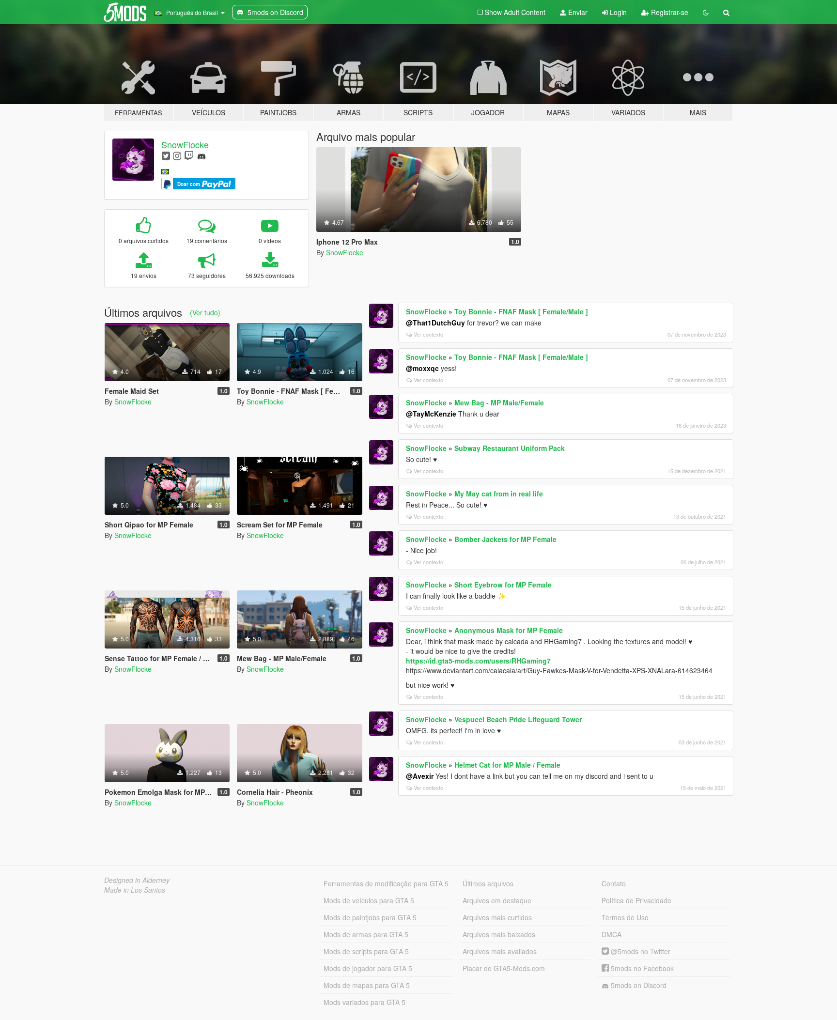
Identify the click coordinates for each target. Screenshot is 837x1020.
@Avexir (420, 776)
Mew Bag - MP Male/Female (499, 402)
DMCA (611, 934)
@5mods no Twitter (639, 951)
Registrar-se (668, 12)
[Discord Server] (201, 155)
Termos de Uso (625, 917)
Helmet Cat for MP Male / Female (507, 765)
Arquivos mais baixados (499, 934)
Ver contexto (428, 334)
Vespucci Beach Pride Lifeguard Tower (518, 719)
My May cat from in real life (498, 493)
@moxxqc (422, 368)
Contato (614, 883)
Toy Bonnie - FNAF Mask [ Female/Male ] (521, 311)
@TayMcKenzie (431, 413)
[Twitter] (165, 155)
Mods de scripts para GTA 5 (366, 951)
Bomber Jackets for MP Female (505, 539)
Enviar (577, 12)
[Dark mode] (706, 12)
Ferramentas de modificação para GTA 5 (386, 883)
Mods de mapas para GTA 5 (367, 985)
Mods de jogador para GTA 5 (368, 968)
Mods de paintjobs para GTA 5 (370, 917)
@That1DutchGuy (435, 322)
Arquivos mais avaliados (500, 951)
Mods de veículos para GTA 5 (369, 900)
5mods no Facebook (641, 968)
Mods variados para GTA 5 (364, 1002)
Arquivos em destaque (497, 900)
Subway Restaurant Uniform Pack (509, 448)
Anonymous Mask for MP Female (508, 630)
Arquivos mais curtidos (497, 917)
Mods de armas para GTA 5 (366, 934)
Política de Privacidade (636, 900)
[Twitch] (189, 155)
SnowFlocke (185, 144)
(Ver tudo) (205, 312)
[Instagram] (177, 155)
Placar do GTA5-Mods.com (504, 968)
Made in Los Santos (134, 890)
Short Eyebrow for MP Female (503, 584)
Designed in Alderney (137, 880)
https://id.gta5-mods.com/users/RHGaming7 (478, 660)
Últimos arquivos (488, 883)
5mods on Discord (637, 985)
